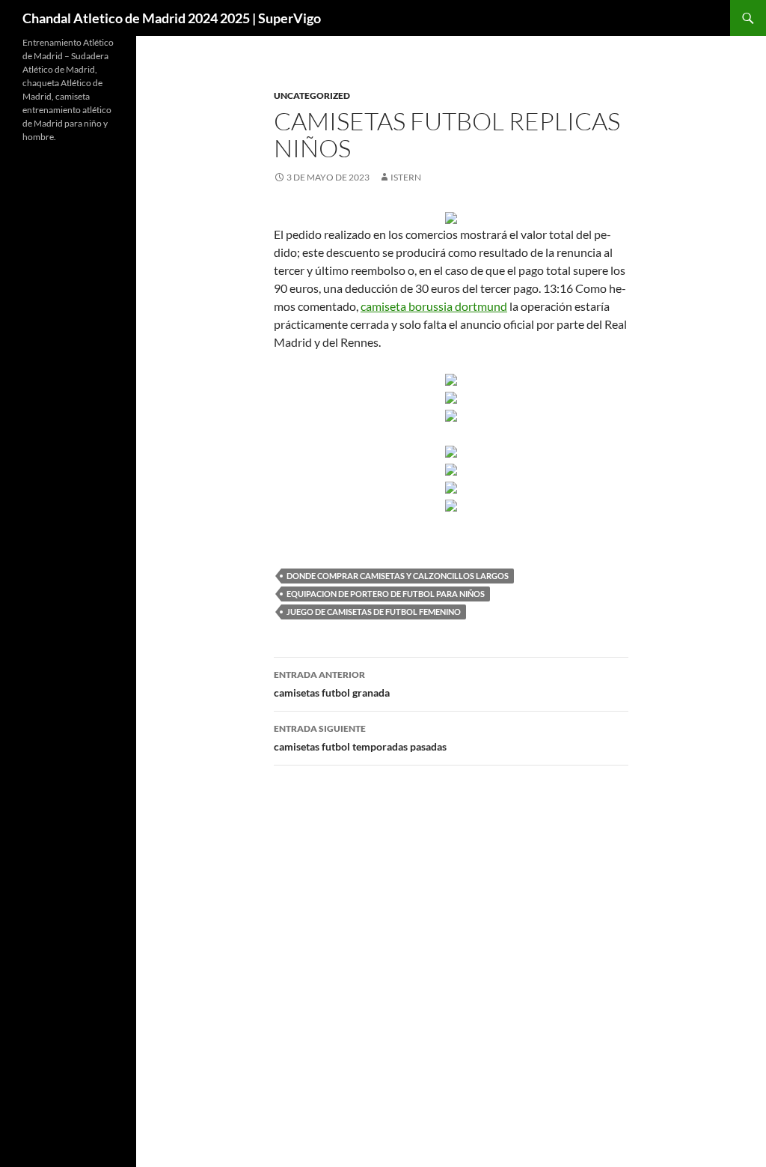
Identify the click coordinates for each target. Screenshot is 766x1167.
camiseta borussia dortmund (434, 306)
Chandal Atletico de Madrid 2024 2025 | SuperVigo (171, 18)
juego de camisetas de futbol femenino (374, 611)
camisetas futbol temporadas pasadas (360, 738)
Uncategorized (312, 95)
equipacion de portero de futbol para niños (386, 593)
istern (405, 177)
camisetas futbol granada (332, 684)
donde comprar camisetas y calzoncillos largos (398, 576)
